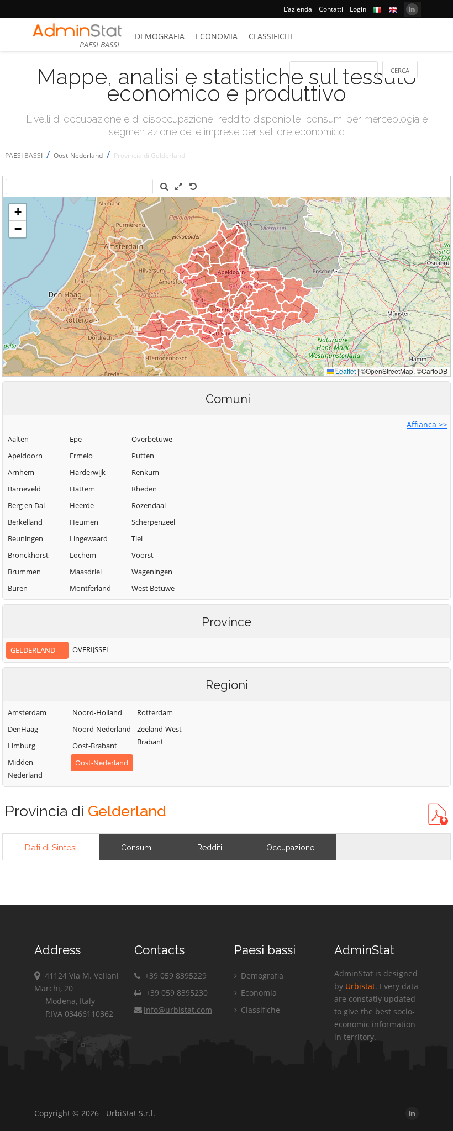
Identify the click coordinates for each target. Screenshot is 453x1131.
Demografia (160, 36)
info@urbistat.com (178, 1010)
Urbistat (360, 986)
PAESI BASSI (24, 155)
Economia (217, 36)
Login (358, 9)
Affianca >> (427, 424)
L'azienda (297, 9)
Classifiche (271, 36)
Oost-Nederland (78, 155)
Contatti (331, 9)
